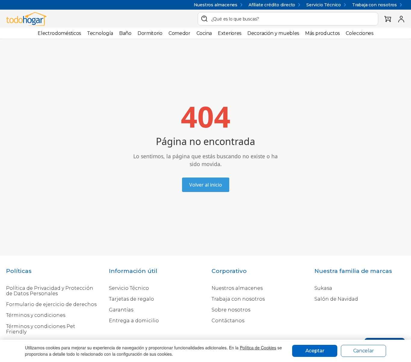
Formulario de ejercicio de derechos (51, 304)
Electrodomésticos (59, 33)
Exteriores (229, 33)
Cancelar (363, 351)
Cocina (204, 33)
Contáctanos (228, 320)
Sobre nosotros (231, 310)
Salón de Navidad (336, 299)
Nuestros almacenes (215, 5)
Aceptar (314, 351)
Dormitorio (150, 33)
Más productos (322, 33)
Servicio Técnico (323, 5)
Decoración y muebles (273, 33)
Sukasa (323, 288)
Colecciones (359, 33)
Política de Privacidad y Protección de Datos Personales (49, 290)
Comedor (179, 33)
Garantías (121, 310)
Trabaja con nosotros (374, 5)
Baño (125, 33)
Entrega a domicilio (134, 320)
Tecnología (100, 33)
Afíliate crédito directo (272, 5)
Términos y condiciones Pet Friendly (40, 329)
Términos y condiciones (35, 315)
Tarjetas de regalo (131, 299)
